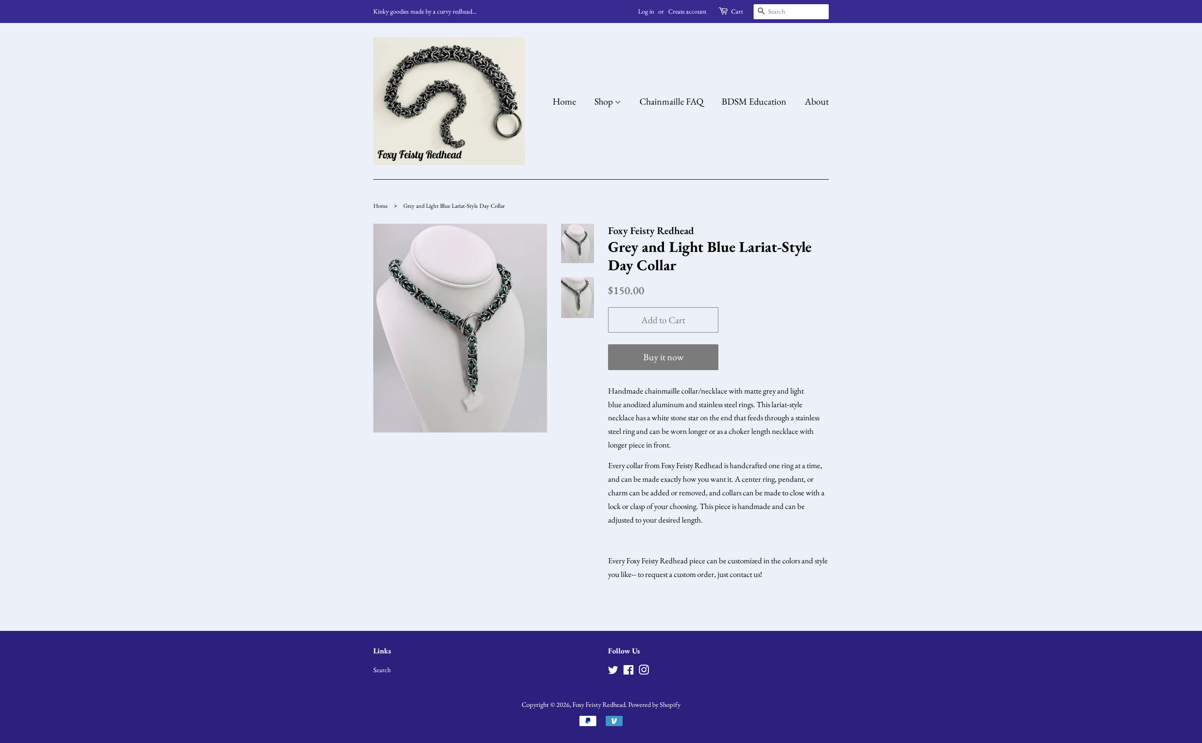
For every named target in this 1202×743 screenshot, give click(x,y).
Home (564, 101)
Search (382, 669)
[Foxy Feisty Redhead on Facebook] (628, 671)
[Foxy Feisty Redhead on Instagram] (644, 671)
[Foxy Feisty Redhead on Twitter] (613, 671)
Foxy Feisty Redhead (598, 704)
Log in (646, 11)
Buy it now (663, 357)
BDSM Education (754, 101)
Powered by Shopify (654, 704)
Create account (687, 11)
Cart (737, 11)
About (817, 101)
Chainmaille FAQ (671, 101)
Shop (604, 101)
